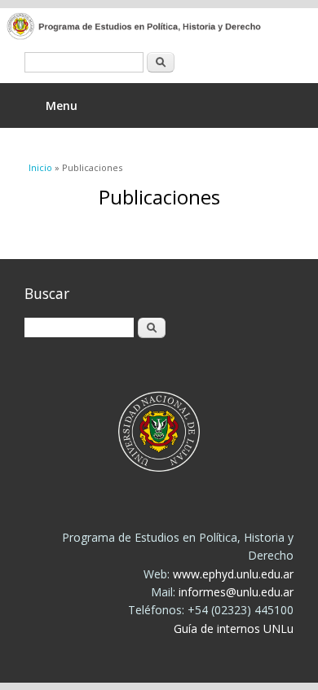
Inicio (40, 167)
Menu (61, 105)
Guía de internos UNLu (234, 628)
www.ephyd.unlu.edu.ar (233, 574)
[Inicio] (147, 27)
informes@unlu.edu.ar (236, 592)
